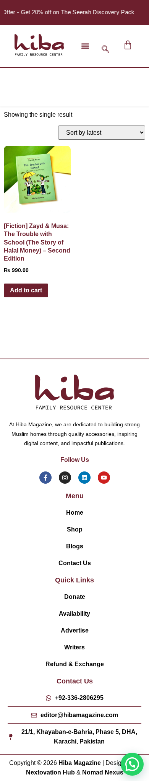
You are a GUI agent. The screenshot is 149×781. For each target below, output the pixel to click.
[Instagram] (65, 477)
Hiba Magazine (79, 763)
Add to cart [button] (26, 290)
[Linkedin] (84, 477)
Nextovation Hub (50, 772)
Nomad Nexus (102, 772)
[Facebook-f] (45, 477)
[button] (85, 45)
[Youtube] (104, 477)
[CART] (128, 45)
